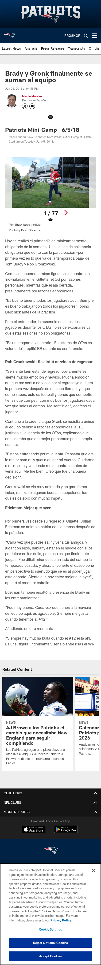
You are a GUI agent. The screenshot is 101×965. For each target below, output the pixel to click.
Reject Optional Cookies (50, 943)
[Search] (86, 36)
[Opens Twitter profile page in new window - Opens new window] (25, 106)
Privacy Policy (60, 920)
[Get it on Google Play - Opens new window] (66, 831)
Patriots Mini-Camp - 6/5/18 (42, 129)
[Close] (93, 871)
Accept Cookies (50, 956)
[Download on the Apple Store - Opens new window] (33, 830)
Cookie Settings (50, 929)
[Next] (66, 212)
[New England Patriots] (50, 851)
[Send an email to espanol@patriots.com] (32, 106)
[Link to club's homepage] (9, 33)
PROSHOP (72, 35)
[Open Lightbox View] (50, 194)
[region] (50, 914)
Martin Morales (32, 96)
